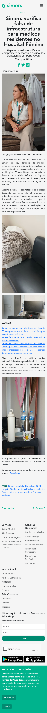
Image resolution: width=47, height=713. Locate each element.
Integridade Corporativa (30, 550)
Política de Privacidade (12, 680)
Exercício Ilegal (32, 536)
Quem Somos (8, 573)
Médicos (21, 489)
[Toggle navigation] (41, 5)
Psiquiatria (30, 563)
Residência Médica (34, 544)
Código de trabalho (34, 532)
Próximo (38, 508)
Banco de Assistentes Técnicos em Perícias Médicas (12, 544)
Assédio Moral (32, 540)
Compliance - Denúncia (31, 558)
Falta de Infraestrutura (12, 492)
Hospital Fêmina (9, 489)
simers (13, 5)
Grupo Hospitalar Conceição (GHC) (24, 486)
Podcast (5, 590)
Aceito (7, 706)
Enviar (24, 638)
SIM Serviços (8, 533)
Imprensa (6, 606)
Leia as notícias (9, 586)
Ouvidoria (6, 598)
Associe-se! (15, 473)
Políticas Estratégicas (12, 577)
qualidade (27, 492)
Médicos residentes (35, 489)
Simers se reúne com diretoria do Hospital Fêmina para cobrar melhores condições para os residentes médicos (23, 331)
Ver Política (9, 697)
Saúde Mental (8, 529)
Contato (5, 602)
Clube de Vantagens (11, 537)
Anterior (8, 508)
